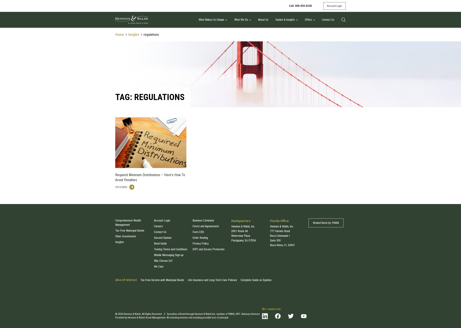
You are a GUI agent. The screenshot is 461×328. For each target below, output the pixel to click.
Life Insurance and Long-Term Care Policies (212, 280)
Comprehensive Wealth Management (128, 223)
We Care (159, 266)
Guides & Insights (285, 19)
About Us (263, 19)
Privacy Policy (201, 243)
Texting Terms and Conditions (170, 249)
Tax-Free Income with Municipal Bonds (162, 280)
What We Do (241, 19)
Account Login (334, 5)
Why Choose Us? (163, 261)
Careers (158, 226)
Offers (308, 19)
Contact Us (328, 19)
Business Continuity (203, 220)
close (343, 300)
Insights (133, 34)
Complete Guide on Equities (256, 280)
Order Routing (200, 237)
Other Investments (125, 236)
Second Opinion (162, 237)
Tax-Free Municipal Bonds (129, 230)
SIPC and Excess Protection (209, 249)
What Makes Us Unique (211, 19)
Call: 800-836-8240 (300, 6)
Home (119, 34)
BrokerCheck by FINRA (326, 223)
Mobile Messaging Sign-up (168, 255)
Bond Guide (160, 243)
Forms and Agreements (206, 226)
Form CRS (198, 232)
